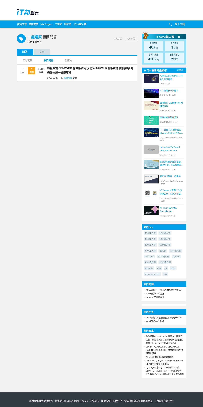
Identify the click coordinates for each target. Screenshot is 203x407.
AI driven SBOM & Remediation (168, 209)
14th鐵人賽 (165, 239)
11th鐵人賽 (150, 250)
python (176, 256)
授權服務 (106, 400)
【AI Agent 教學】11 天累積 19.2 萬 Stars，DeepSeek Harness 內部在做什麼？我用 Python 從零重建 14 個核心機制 (165, 370)
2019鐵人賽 (175, 250)
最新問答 (27, 60)
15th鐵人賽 (150, 233)
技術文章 (22, 24)
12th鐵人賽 (165, 244)
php (159, 268)
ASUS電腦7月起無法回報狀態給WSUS (163, 290)
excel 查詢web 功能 (155, 293)
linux (173, 268)
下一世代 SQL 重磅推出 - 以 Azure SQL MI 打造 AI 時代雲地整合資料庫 (171, 131)
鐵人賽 (163, 250)
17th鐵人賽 (150, 244)
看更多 (180, 70)
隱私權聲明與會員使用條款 (138, 400)
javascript (149, 256)
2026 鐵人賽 (79, 24)
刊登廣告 (94, 400)
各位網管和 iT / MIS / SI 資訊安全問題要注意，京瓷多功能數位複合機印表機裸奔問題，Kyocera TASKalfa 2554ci (164, 339)
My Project (46, 24)
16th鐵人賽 (165, 233)
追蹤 (132, 38)
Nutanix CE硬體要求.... (156, 297)
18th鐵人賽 (150, 262)
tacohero (68, 77)
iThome (84, 400)
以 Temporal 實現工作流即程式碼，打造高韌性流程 (171, 192)
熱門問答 (48, 60)
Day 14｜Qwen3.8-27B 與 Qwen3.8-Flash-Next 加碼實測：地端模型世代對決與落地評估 (164, 350)
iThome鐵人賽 (165, 36)
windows (149, 268)
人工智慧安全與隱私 (169, 90)
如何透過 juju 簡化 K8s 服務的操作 (171, 104)
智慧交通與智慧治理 (169, 117)
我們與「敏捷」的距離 (170, 176)
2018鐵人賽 (163, 256)
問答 (25, 51)
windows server (152, 274)
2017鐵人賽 (165, 262)
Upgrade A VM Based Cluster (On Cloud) (170, 149)
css (165, 274)
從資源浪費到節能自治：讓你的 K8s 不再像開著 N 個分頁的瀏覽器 (171, 163)
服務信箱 (117, 400)
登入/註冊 (180, 24)
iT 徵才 (58, 24)
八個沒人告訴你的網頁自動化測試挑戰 (171, 77)
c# (166, 268)
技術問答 (33, 24)
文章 (42, 51)
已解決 (68, 60)
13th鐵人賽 (150, 239)
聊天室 (67, 24)
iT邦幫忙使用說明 (163, 400)
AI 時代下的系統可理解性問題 (159, 357)
